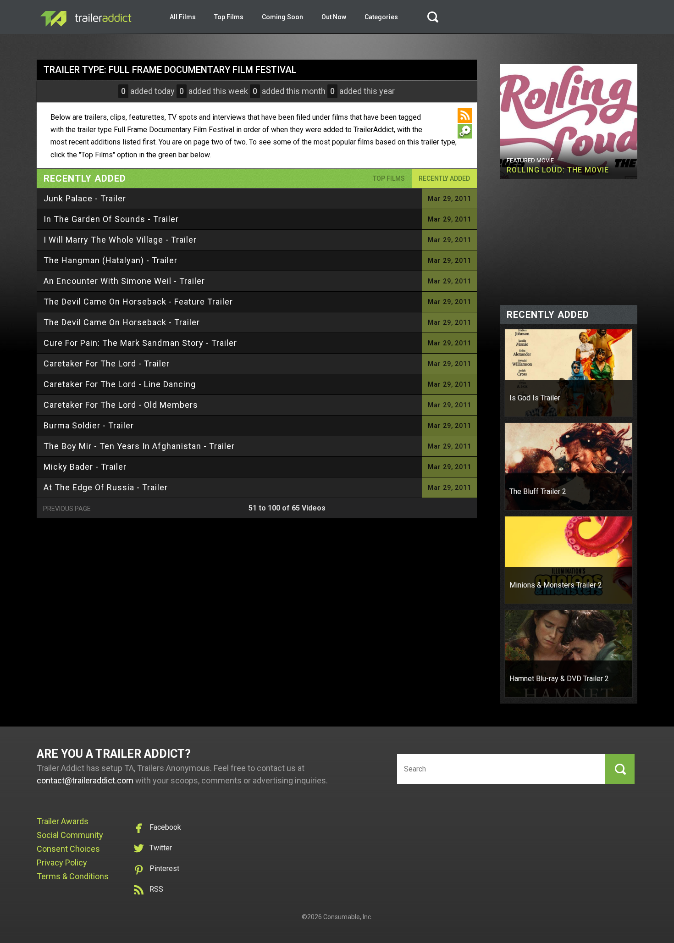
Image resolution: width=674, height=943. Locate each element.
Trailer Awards (62, 821)
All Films (183, 17)
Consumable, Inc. (347, 917)
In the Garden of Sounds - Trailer (111, 219)
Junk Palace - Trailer (85, 198)
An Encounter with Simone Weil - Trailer (124, 281)
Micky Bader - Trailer (85, 467)
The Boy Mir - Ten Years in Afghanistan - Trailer (139, 446)
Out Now (333, 17)
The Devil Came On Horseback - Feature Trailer (138, 301)
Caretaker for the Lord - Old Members (121, 405)
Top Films (228, 17)
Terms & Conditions (73, 876)
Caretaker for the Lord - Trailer (107, 363)
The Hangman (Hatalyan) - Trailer (110, 260)
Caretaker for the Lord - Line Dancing (120, 384)
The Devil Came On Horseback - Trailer (122, 322)
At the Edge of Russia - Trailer (106, 487)
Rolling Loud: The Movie (558, 170)
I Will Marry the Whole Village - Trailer (120, 239)
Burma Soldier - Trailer (89, 425)
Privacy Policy (62, 862)
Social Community (70, 835)
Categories (381, 17)
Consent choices (68, 849)
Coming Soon (282, 17)
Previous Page (67, 508)
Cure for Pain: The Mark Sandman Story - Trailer (140, 343)
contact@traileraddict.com (85, 780)
